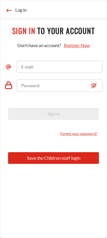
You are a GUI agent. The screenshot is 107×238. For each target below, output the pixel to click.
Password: (30, 85)
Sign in (54, 113)
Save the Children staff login (53, 158)
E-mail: (27, 67)
